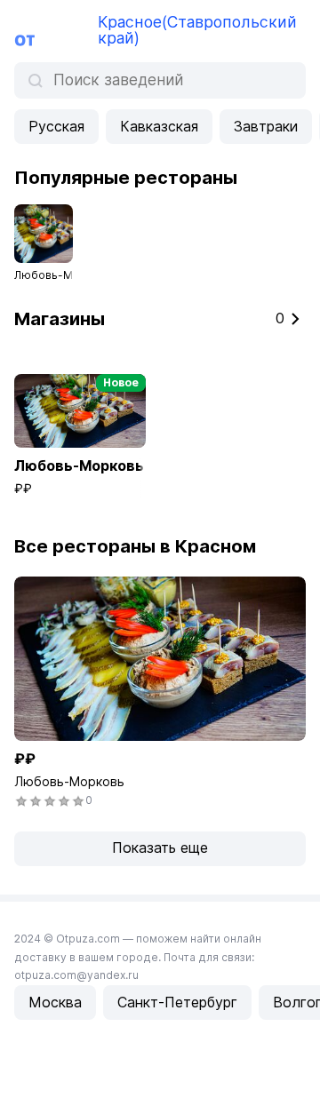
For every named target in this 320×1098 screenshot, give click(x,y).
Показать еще (160, 847)
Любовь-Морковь (69, 781)
